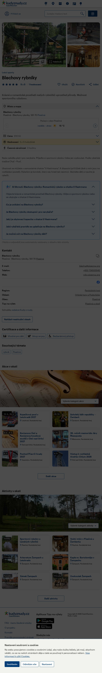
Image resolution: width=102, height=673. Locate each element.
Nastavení (47, 664)
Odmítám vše (29, 664)
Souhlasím (12, 664)
